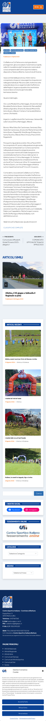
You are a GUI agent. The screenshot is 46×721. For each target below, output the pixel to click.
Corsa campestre (31, 50)
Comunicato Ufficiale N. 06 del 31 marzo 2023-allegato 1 (11, 241)
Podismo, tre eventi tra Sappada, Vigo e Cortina (18, 477)
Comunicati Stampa (11, 657)
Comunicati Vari (9, 662)
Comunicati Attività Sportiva (14, 659)
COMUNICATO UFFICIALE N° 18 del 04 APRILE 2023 (35, 241)
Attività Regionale (10, 651)
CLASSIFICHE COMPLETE (13, 228)
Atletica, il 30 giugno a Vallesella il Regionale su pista (20, 294)
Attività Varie (8, 654)
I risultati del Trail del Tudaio (13, 398)
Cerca (39, 493)
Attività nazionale (17, 50)
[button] (43, 671)
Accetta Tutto (23, 702)
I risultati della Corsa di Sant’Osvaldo (15, 438)
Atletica (6, 50)
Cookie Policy (14, 718)
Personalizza (23, 713)
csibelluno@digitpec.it (14, 623)
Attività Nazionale (10, 649)
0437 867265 (14, 618)
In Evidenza (25, 362)
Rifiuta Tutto (23, 708)
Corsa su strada (9, 53)
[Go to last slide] (6, 284)
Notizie (6, 665)
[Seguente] (40, 284)
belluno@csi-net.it (14, 621)
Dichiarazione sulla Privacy (27, 718)
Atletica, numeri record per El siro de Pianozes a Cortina (21, 359)
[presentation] (23, 275)
